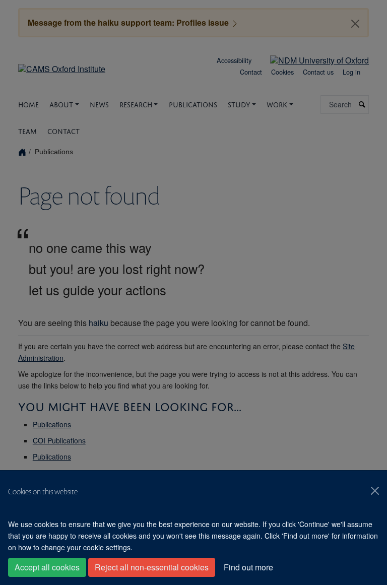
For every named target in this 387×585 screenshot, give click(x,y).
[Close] (375, 491)
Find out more (248, 567)
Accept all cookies (47, 567)
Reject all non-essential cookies (152, 567)
